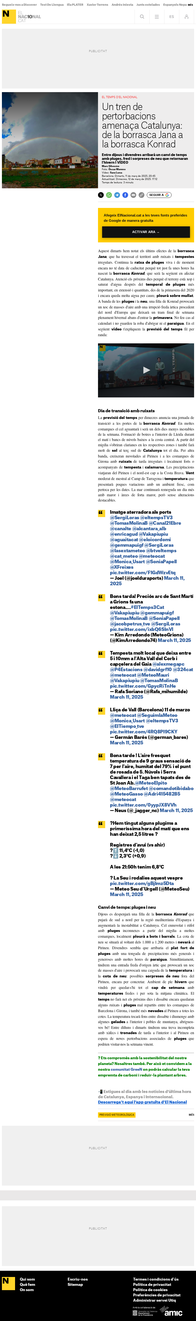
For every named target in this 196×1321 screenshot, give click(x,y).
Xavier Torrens (97, 4)
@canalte (120, 529)
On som (27, 1290)
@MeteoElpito (151, 783)
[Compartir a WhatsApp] (109, 195)
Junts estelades (148, 4)
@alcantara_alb (149, 529)
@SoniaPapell (161, 562)
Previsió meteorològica (116, 1115)
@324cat (183, 670)
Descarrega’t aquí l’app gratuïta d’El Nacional (142, 1102)
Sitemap (75, 1285)
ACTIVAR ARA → (146, 232)
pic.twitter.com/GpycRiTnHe (143, 686)
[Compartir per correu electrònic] (133, 195)
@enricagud (124, 534)
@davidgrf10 (157, 670)
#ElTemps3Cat (147, 607)
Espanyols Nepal (175, 4)
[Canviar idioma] (171, 17)
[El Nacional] (9, 17)
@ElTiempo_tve (127, 726)
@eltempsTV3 (156, 518)
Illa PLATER (75, 4)
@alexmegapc (168, 664)
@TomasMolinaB (129, 523)
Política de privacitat (152, 1285)
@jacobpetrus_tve (130, 624)
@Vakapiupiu (153, 534)
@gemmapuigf (126, 545)
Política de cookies (150, 1290)
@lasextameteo (127, 551)
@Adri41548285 (162, 794)
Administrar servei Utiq (154, 1300)
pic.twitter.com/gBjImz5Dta (142, 883)
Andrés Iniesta (122, 4)
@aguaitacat (124, 540)
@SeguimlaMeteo (157, 715)
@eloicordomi (155, 540)
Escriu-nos (78, 1279)
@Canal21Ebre (165, 523)
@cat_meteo (124, 556)
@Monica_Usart (127, 562)
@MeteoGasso (126, 794)
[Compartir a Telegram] (117, 195)
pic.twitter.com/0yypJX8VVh (143, 805)
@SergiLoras (124, 518)
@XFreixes (122, 567)
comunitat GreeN (126, 1069)
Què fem (27, 1285)
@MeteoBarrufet (129, 788)
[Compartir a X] (101, 195)
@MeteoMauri (153, 675)
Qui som (27, 1279)
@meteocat (152, 556)
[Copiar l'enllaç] (141, 195)
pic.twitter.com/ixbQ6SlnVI (141, 629)
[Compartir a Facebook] (125, 195)
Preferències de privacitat (156, 1295)
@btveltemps (161, 551)
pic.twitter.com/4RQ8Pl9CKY (144, 732)
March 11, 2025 (174, 640)
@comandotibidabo (171, 788)
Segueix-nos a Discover (19, 4)
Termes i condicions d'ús (156, 1279)
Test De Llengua (52, 4)
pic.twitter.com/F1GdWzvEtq (143, 573)
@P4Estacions (126, 670)
